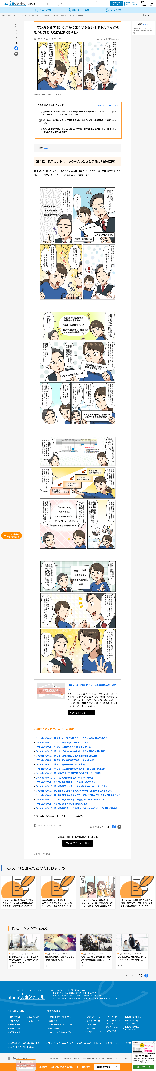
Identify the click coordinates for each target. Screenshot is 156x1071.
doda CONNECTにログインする (132, 1021)
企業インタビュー (35, 1017)
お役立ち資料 (92, 1024)
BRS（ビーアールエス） (103, 1043)
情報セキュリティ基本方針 (72, 1058)
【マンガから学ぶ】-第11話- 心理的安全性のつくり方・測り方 (64, 777)
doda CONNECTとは (133, 1017)
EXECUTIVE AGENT (84, 1043)
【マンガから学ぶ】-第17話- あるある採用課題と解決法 (61, 803)
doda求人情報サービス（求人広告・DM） (24, 1043)
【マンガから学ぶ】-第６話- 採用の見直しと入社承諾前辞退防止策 (66, 755)
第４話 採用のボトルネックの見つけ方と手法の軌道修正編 (142, 30)
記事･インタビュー (94, 1017)
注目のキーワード (94, 1032)
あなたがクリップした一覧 (107, 105)
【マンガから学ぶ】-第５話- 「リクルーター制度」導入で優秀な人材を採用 (70, 751)
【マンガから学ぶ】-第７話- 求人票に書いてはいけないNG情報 (65, 760)
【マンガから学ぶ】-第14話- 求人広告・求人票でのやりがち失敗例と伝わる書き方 (74, 790)
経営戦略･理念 (15, 1032)
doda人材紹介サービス (51, 1043)
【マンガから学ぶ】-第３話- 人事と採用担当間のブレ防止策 (63, 746)
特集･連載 (91, 1028)
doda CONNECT (117, 3)
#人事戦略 (37, 854)
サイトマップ (125, 1058)
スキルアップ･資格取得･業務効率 (62, 1032)
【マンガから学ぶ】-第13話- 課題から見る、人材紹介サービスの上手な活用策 (72, 786)
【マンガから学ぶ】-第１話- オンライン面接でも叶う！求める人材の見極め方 (71, 738)
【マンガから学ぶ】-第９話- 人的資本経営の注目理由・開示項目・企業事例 (70, 768)
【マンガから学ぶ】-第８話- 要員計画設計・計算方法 (60, 764)
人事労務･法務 (15, 1028)
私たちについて (112, 1027)
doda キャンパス (14, 1047)
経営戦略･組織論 (55, 1028)
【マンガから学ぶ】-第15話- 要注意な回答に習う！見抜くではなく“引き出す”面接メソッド (78, 795)
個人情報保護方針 (55, 1058)
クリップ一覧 (111, 1017)
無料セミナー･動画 (94, 1020)
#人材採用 (46, 854)
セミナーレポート (35, 1021)
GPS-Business (28, 1047)
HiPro (117, 1043)
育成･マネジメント (17, 1021)
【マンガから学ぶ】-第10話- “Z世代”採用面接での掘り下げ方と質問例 (68, 773)
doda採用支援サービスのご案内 (94, 1058)
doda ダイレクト (68, 1043)
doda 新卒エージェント (130, 1043)
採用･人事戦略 (15, 1017)
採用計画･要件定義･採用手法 (60, 1017)
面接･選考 (53, 1021)
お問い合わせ (111, 1031)
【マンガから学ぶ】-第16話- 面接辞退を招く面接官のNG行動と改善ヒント (70, 799)
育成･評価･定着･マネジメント (60, 1024)
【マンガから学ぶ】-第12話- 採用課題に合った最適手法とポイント (66, 781)
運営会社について (113, 1058)
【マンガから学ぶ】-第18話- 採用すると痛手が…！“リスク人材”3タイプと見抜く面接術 (76, 808)
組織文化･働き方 (16, 1024)
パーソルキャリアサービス (113, 1021)
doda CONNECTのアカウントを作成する (133, 1028)
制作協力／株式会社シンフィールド (47, 94)
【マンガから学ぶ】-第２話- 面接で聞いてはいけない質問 (62, 742)
